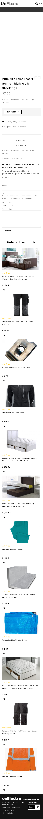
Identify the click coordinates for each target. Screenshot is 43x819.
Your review (8, 209)
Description (21, 140)
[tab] (21, 140)
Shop (13, 14)
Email (5, 185)
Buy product (13, 112)
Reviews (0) (21, 145)
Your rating (7, 202)
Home (6, 14)
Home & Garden (23, 14)
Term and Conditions (11, 808)
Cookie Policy (8, 813)
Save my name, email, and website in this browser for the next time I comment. (20, 197)
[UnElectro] (9, 3)
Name (5, 178)
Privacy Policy (9, 810)
